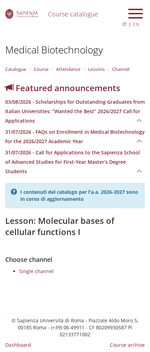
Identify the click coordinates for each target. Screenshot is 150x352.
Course (41, 69)
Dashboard (18, 345)
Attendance (68, 69)
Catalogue (15, 69)
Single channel (36, 271)
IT (124, 24)
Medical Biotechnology (54, 49)
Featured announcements (67, 88)
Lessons (96, 69)
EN (136, 24)
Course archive (127, 345)
